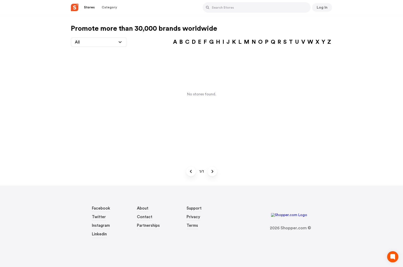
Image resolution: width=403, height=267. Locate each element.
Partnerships (148, 225)
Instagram (101, 225)
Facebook (101, 208)
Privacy (193, 217)
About (142, 208)
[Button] (207, 7)
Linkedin (99, 234)
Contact (144, 217)
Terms (192, 225)
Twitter (99, 217)
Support (194, 208)
